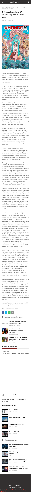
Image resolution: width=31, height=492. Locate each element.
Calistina (5, 20)
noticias (7, 7)
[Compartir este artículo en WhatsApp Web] (9, 312)
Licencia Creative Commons (15, 487)
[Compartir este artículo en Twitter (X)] (6, 312)
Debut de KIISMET (14, 432)
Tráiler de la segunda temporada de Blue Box (18, 452)
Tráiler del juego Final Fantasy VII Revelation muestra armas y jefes (18, 460)
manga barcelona (9, 308)
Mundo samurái (5, 401)
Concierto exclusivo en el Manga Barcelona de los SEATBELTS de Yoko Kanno (18, 339)
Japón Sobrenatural (21, 399)
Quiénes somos (18, 485)
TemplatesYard (10, 490)
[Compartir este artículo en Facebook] (3, 312)
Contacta (11, 485)
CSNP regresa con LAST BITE (17, 417)
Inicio (3, 7)
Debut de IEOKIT (13, 409)
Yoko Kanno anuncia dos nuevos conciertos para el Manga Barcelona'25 (18, 330)
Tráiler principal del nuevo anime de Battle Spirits (19, 445)
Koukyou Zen (15, 2)
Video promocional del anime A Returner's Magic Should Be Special (18, 467)
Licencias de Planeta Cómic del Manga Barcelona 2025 (17, 322)
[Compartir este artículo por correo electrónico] (12, 312)
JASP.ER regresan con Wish (16, 424)
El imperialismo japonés (8, 399)
